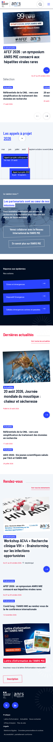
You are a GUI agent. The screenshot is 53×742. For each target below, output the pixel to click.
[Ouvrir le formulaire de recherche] (40, 4)
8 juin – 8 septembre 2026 (20, 173)
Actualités (24, 719)
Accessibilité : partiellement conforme (18, 734)
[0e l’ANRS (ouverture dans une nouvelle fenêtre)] (6, 705)
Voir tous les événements (40, 488)
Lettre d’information (11, 719)
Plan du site (21, 723)
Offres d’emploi (10, 723)
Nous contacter (35, 719)
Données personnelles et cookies (30, 730)
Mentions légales (10, 730)
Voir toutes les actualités (40, 341)
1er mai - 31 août (16, 159)
